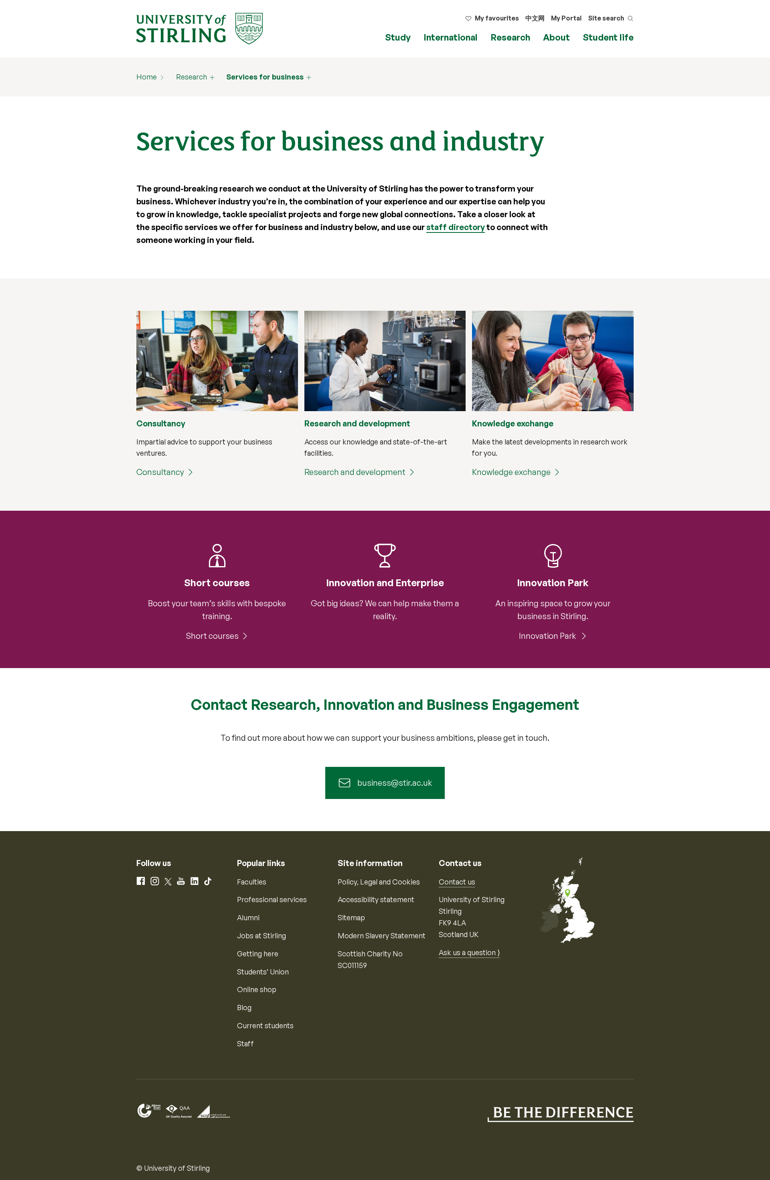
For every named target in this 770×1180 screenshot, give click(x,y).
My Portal (566, 18)
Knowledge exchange (511, 472)
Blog (244, 1007)
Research (510, 37)
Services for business (265, 76)
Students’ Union (263, 971)
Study (398, 37)
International (451, 37)
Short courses (212, 636)
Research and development (354, 472)
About (556, 37)
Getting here (257, 953)
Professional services (272, 899)
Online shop (256, 989)
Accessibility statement (376, 899)
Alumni (248, 917)
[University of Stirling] (199, 27)
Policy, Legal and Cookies (379, 881)
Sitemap (351, 917)
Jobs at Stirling (261, 935)
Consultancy (160, 472)
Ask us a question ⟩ (469, 952)
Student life (608, 37)
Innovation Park (548, 636)
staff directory (455, 227)
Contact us (457, 881)
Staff (245, 1043)
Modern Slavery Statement (382, 935)
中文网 (535, 18)
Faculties (251, 881)
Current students (265, 1025)
